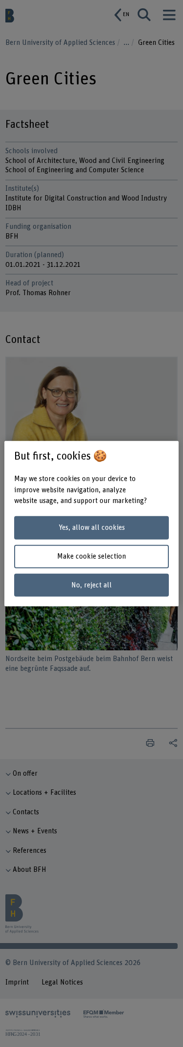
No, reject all (91, 584)
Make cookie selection (91, 556)
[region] (91, 523)
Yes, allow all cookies (92, 527)
